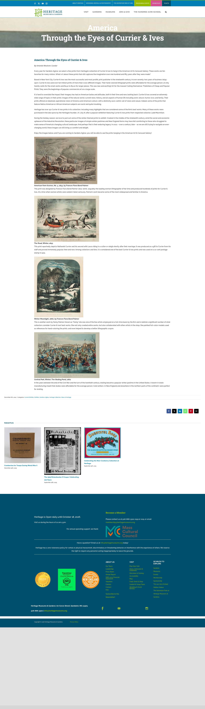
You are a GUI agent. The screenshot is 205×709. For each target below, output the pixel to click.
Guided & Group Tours (137, 584)
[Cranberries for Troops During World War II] (22, 445)
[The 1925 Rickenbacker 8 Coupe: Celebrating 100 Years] (62, 451)
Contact (108, 587)
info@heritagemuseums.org (112, 543)
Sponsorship (157, 581)
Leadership (109, 569)
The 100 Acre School (160, 584)
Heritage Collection (55, 397)
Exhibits (36, 397)
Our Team (109, 566)
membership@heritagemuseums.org (120, 522)
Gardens (156, 568)
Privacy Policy (74, 622)
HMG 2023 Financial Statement (112, 578)
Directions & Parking (137, 573)
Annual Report (111, 574)
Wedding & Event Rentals (136, 587)
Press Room (110, 572)
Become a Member (115, 512)
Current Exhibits (29, 397)
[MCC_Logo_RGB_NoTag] (122, 527)
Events (155, 574)
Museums (156, 571)
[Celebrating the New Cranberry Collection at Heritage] (102, 442)
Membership (157, 578)
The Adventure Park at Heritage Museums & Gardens (161, 594)
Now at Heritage (66, 397)
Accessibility (134, 576)
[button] (166, 12)
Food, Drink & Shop (136, 581)
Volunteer (109, 581)
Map (131, 579)
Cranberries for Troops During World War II (20, 465)
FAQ (107, 590)
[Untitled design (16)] (43, 572)
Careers (108, 584)
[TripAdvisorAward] (66, 570)
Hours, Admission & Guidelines (136, 569)
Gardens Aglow (44, 397)
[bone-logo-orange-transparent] (90, 572)
